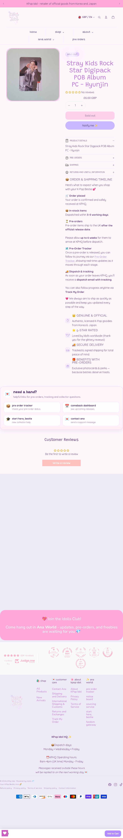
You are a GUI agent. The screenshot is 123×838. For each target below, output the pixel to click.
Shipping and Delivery (59, 695)
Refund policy (6, 788)
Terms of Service (76, 705)
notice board (89, 698)
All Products (42, 690)
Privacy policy (20, 788)
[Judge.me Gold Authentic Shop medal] (81, 652)
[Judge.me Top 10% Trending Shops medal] (81, 663)
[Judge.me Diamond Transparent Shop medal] (54, 652)
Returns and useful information (87, 172)
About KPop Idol (76, 690)
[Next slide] (119, 3)
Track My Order (57, 720)
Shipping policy (50, 788)
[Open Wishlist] (5, 833)
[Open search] (99, 17)
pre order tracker (91, 690)
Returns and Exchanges (59, 713)
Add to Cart (113, 833)
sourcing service (91, 705)
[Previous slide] (3, 3)
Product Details (78, 141)
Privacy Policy (75, 698)
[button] (73, 92)
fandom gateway (91, 723)
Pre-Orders (76, 158)
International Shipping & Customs (59, 704)
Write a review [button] (61, 463)
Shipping (74, 165)
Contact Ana (59, 689)
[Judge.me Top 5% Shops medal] (107, 652)
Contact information (67, 788)
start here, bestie (89, 714)
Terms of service (35, 788)
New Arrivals (41, 699)
